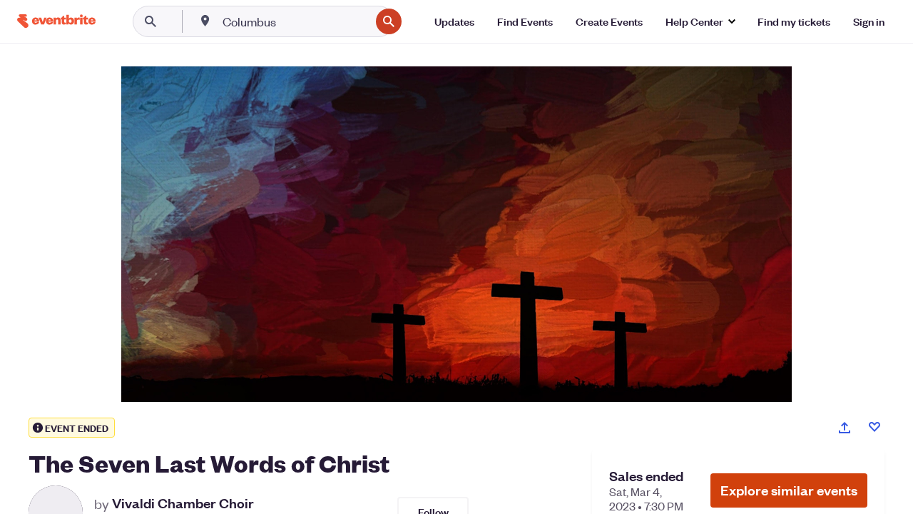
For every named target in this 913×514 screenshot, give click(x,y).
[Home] (56, 21)
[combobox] (295, 21)
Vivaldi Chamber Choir (183, 503)
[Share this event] (844, 427)
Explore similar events (788, 490)
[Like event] (874, 427)
